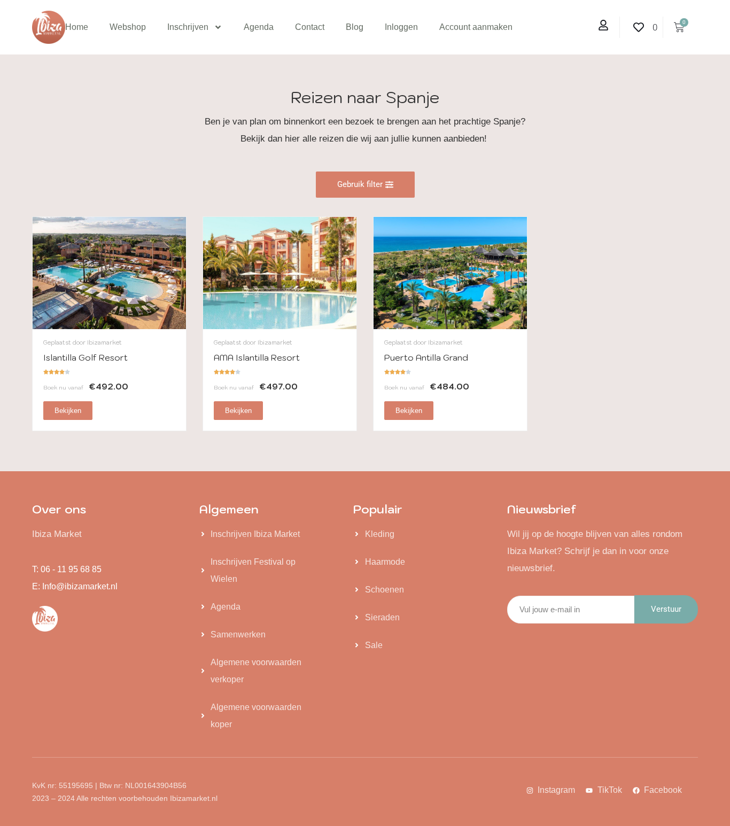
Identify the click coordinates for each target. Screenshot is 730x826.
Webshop (128, 27)
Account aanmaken (475, 27)
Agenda (259, 27)
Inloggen (401, 27)
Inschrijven (187, 27)
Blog (354, 27)
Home (76, 27)
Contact (309, 27)
